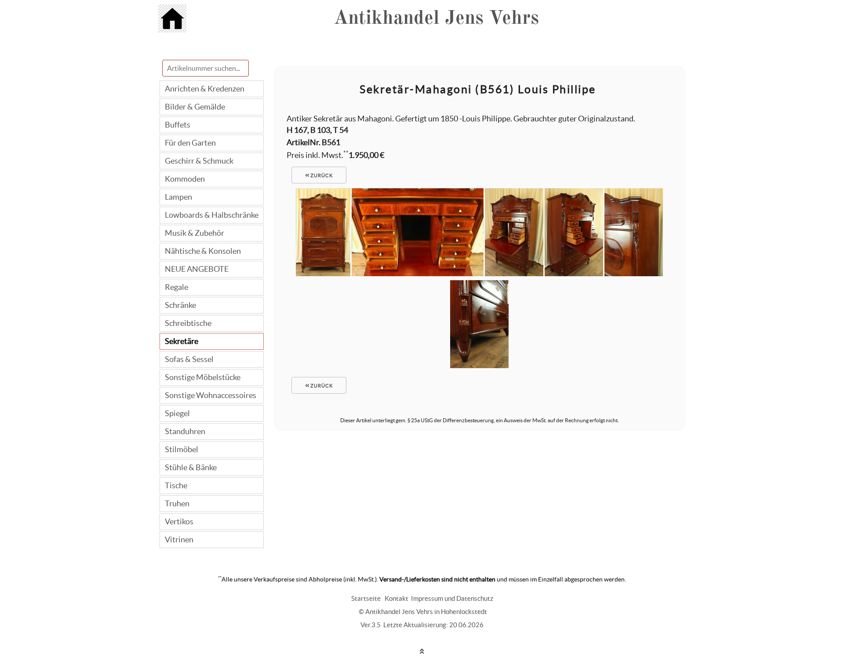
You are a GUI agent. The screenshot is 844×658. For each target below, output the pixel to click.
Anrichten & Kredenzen (204, 88)
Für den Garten (190, 142)
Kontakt (396, 598)
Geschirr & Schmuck (199, 160)
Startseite (366, 598)
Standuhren (185, 431)
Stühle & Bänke (191, 467)
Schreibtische (188, 323)
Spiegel (177, 413)
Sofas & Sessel (189, 359)
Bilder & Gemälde (195, 106)
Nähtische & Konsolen (203, 251)
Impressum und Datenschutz (452, 598)
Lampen (178, 196)
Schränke (180, 305)
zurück (321, 175)
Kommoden (185, 178)
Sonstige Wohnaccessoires (210, 395)
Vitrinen (179, 539)
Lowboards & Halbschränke (211, 214)
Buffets (177, 124)
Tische (176, 485)
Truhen (177, 503)
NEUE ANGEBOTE (197, 269)
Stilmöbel (181, 449)
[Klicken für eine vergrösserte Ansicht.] (323, 273)
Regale (176, 287)
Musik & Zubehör (194, 233)
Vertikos (179, 521)
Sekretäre (181, 341)
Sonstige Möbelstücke (202, 377)
